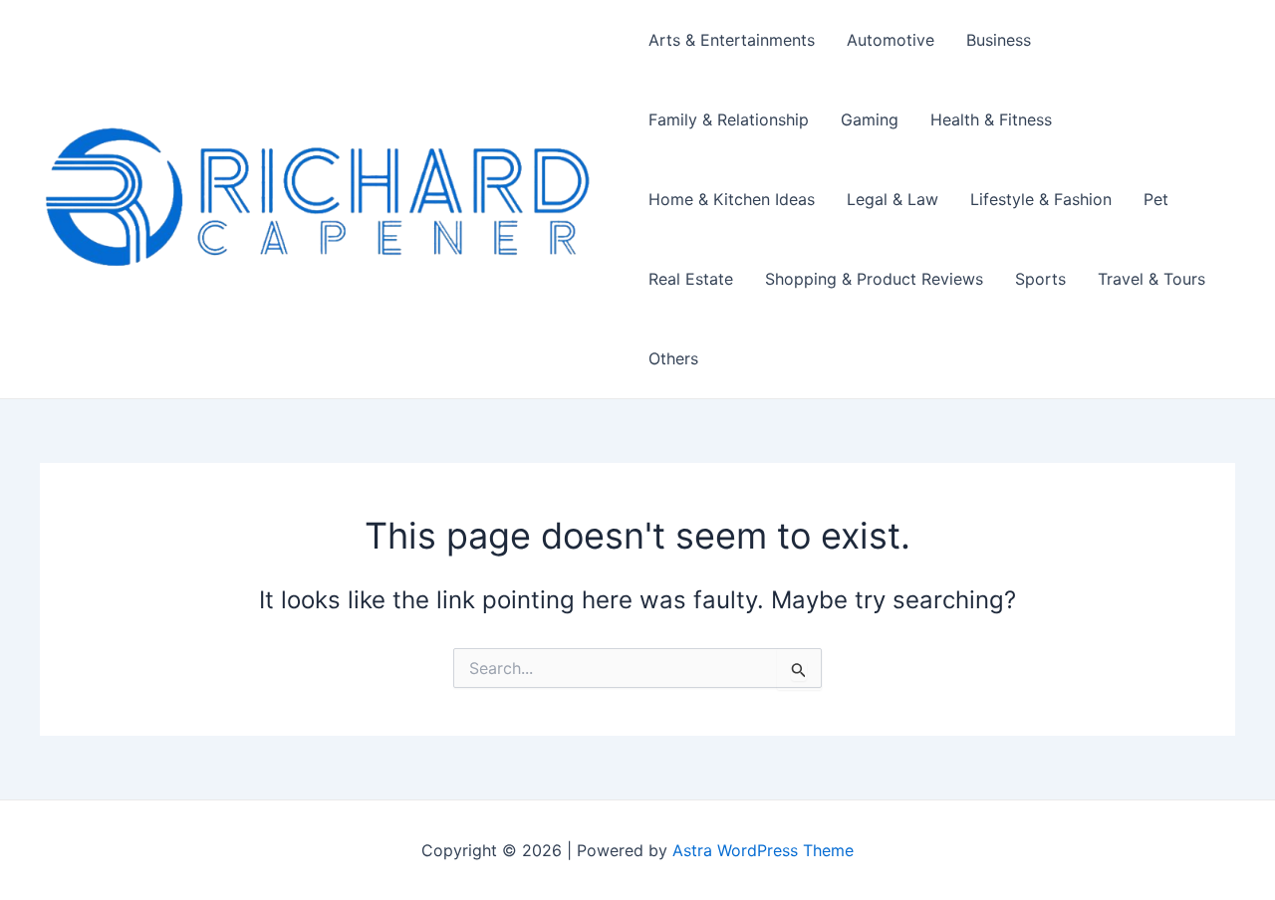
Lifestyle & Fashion (1041, 199)
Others (673, 358)
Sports (1040, 279)
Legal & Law (892, 199)
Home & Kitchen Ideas (731, 199)
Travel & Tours (1151, 279)
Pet (1156, 199)
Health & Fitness (991, 119)
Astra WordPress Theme (763, 850)
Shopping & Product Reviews (874, 279)
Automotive (890, 40)
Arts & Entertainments (731, 40)
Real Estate (690, 279)
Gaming (869, 119)
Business (998, 40)
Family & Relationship (728, 119)
